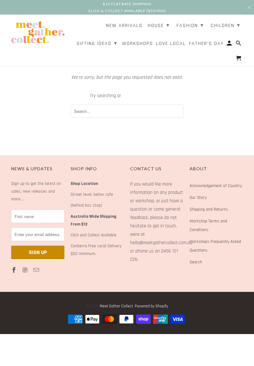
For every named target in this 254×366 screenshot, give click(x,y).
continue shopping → (143, 96)
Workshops (137, 44)
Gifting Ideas (97, 43)
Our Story (198, 197)
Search (196, 262)
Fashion (190, 25)
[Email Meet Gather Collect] (36, 270)
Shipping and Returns (209, 209)
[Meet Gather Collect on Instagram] (25, 270)
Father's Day (206, 44)
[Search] (239, 44)
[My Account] (230, 44)
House (159, 25)
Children (225, 25)
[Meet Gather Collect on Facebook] (14, 270)
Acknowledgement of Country (216, 186)
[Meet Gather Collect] (37, 31)
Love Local (171, 44)
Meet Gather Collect (116, 306)
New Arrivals (124, 26)
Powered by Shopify (151, 306)
